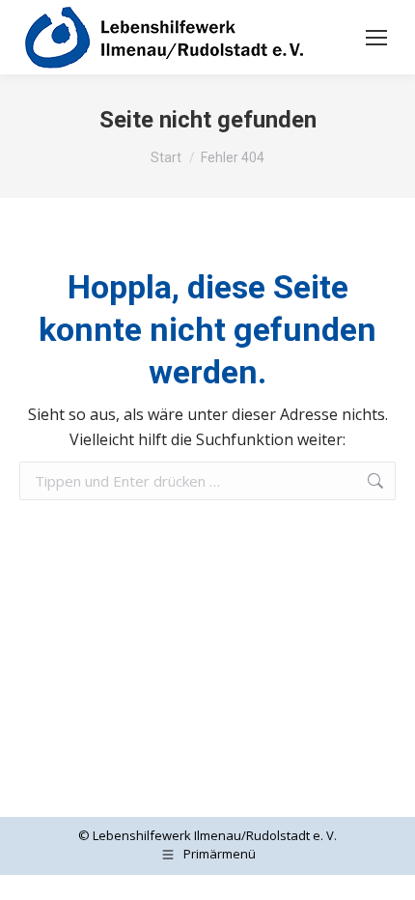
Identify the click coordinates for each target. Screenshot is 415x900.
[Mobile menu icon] (376, 37)
